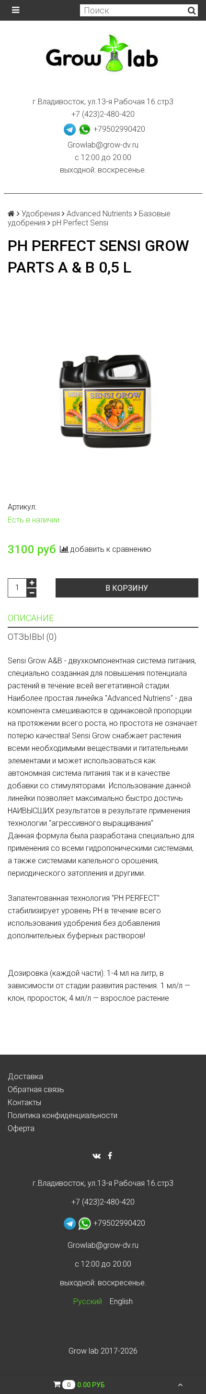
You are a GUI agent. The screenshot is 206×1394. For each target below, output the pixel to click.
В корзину (126, 588)
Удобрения (41, 213)
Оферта (21, 1128)
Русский (87, 1301)
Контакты (24, 1102)
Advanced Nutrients (99, 213)
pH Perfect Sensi (80, 222)
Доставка (25, 1076)
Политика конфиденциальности (62, 1115)
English (121, 1301)
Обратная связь (36, 1089)
